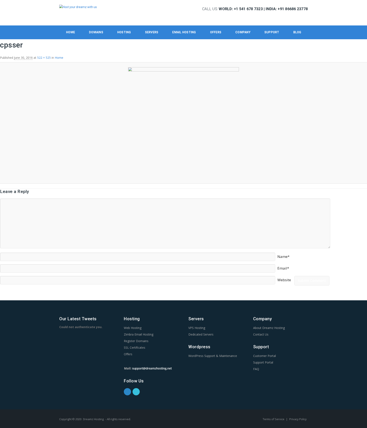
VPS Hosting (196, 328)
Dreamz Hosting (93, 419)
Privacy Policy (298, 419)
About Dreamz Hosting (269, 328)
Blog (297, 32)
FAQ (256, 369)
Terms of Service (274, 419)
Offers (216, 32)
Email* (283, 266)
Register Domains (136, 341)
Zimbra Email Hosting (138, 334)
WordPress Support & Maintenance (212, 356)
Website (284, 278)
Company (242, 32)
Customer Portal (264, 356)
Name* (283, 255)
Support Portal (263, 362)
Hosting (124, 32)
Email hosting (184, 32)
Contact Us (260, 334)
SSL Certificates (134, 347)
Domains (96, 32)
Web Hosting (132, 328)
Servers (151, 32)
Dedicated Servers (200, 334)
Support (271, 32)
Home (70, 32)
